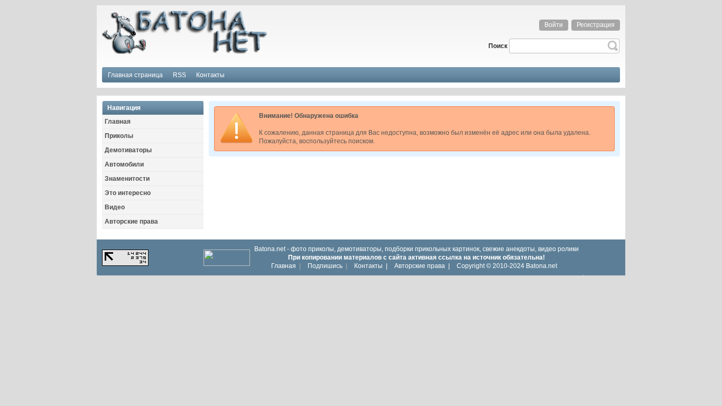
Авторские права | (422, 266)
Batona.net (541, 266)
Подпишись (325, 266)
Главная (283, 266)
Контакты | (370, 266)
